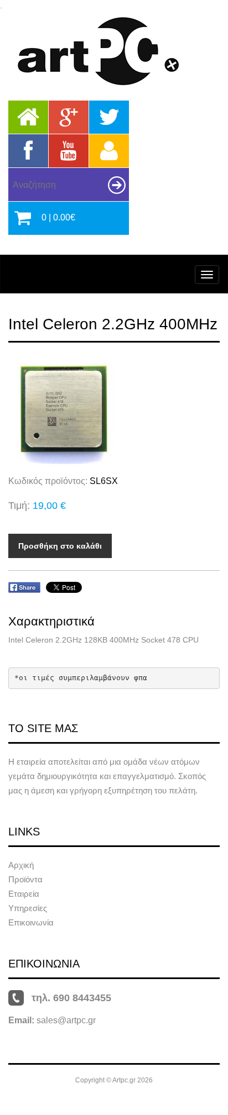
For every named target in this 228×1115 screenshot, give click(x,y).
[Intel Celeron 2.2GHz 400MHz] (114, 409)
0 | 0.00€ (58, 217)
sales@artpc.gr (66, 1020)
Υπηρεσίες (27, 908)
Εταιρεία (23, 893)
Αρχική (21, 865)
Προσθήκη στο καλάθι (60, 545)
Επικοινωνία (31, 922)
